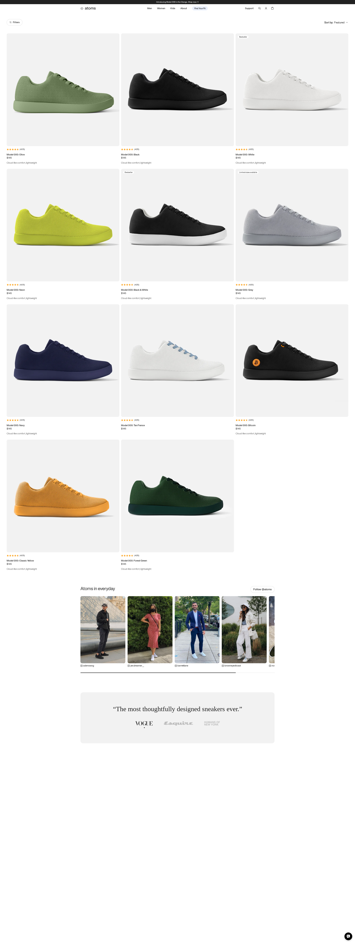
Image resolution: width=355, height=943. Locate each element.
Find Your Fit (200, 8)
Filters (16, 22)
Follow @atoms (262, 589)
